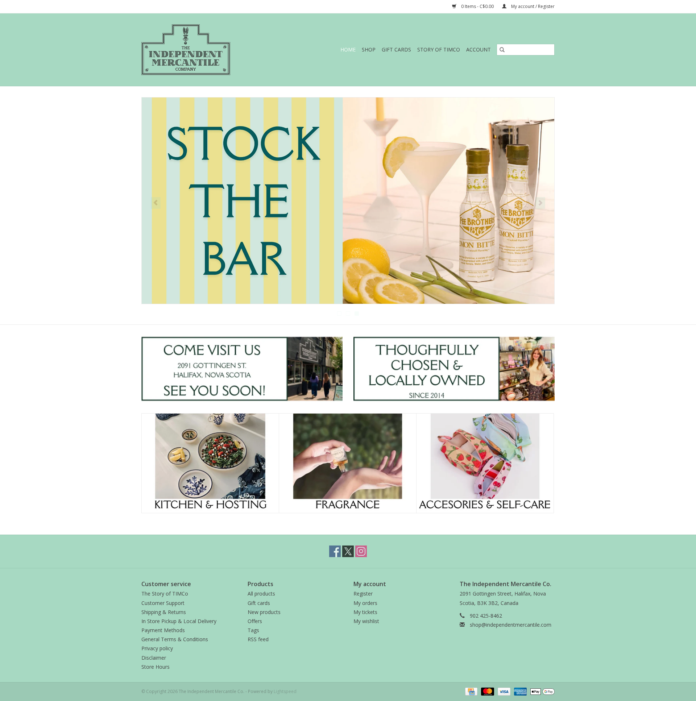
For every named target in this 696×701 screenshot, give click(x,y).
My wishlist (366, 621)
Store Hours (155, 666)
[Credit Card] (470, 691)
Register (363, 593)
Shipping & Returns (163, 612)
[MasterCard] (486, 691)
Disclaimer (153, 657)
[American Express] (519, 691)
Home (348, 49)
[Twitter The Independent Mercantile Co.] (348, 551)
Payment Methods (163, 630)
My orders (365, 603)
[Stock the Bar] (348, 201)
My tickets (365, 612)
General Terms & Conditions (174, 639)
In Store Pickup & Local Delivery (178, 621)
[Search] (502, 49)
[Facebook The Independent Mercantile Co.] (335, 551)
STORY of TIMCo (438, 49)
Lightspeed (285, 691)
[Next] (540, 203)
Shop (369, 49)
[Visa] (503, 691)
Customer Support (163, 603)
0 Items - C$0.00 (477, 6)
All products (261, 593)
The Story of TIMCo (164, 593)
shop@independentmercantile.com (510, 624)
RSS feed (258, 639)
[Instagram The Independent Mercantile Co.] (361, 551)
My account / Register (532, 6)
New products (264, 612)
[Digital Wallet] (541, 691)
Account (478, 49)
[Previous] (156, 203)
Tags (253, 630)
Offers (255, 621)
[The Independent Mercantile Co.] (201, 49)
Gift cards (396, 49)
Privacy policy (157, 648)
